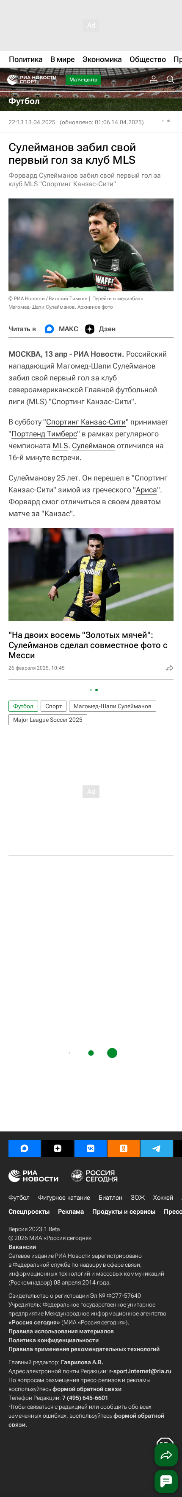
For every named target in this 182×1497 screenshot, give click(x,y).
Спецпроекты (29, 1211)
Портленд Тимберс (44, 433)
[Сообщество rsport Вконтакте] (90, 1148)
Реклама (71, 1211)
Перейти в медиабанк (117, 299)
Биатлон (110, 1197)
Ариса (146, 489)
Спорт (53, 706)
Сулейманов (93, 445)
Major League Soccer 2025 (48, 719)
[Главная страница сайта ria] (9, 80)
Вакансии (22, 1246)
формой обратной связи (86, 1388)
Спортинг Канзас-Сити (86, 421)
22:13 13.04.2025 (31, 122)
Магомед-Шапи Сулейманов (113, 706)
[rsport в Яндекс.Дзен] (57, 1148)
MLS (60, 445)
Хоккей (163, 1197)
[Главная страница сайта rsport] (51, 80)
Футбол (23, 706)
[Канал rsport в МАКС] (24, 1148)
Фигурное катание (64, 1197)
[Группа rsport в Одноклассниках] (124, 1148)
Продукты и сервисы (123, 1211)
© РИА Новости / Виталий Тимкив (48, 299)
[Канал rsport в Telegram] (157, 1148)
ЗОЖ (138, 1197)
